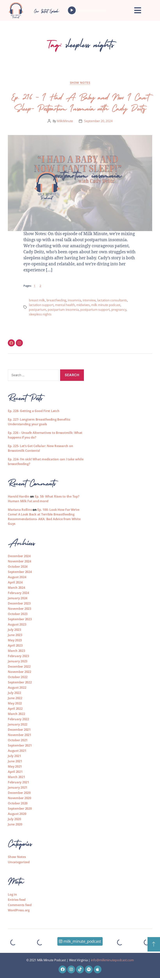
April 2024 (15, 582)
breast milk (37, 300)
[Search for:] (32, 375)
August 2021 (17, 751)
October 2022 (18, 677)
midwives (83, 305)
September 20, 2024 (98, 121)
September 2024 (20, 572)
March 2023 (16, 651)
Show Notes (80, 83)
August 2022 (17, 687)
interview (89, 300)
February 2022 (18, 719)
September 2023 (20, 619)
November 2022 (19, 672)
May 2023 (15, 640)
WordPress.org (19, 910)
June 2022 (15, 698)
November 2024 (19, 561)
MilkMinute (65, 121)
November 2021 (19, 735)
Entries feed (17, 900)
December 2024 (19, 556)
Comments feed (20, 905)
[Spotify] (89, 969)
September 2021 (20, 745)
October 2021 (18, 740)
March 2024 (16, 587)
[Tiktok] (80, 969)
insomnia (74, 300)
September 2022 (20, 682)
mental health (65, 305)
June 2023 (15, 635)
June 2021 (15, 761)
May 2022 (15, 703)
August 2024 (17, 577)
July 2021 (14, 756)
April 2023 (15, 645)
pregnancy (118, 309)
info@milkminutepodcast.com (112, 960)
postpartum (37, 309)
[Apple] (97, 969)
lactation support (41, 305)
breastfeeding (56, 300)
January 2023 (17, 661)
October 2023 (18, 614)
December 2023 (19, 603)
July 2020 (14, 819)
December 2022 (19, 666)
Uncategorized (19, 862)
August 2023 (17, 624)
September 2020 (20, 808)
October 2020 (18, 803)
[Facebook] (11, 342)
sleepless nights (40, 314)
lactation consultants (112, 300)
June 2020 (15, 824)
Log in (12, 894)
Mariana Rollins (20, 510)
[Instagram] (19, 342)
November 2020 (19, 798)
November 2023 (19, 608)
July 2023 (14, 630)
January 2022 (17, 724)
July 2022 (14, 693)
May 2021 (15, 766)
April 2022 (15, 708)
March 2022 (16, 714)
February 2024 (18, 593)
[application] (88, 10)
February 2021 (18, 782)
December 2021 (19, 729)
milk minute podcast (105, 305)
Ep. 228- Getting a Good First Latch (34, 411)
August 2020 (17, 814)
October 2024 (18, 566)
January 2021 (17, 787)
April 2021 (15, 772)
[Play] (72, 10)
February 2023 (18, 656)
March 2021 (16, 777)
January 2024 (17, 598)
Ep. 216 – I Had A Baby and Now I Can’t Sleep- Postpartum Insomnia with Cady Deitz (80, 101)
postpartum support (95, 309)
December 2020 (19, 793)
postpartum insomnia (63, 309)
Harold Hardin (18, 496)
